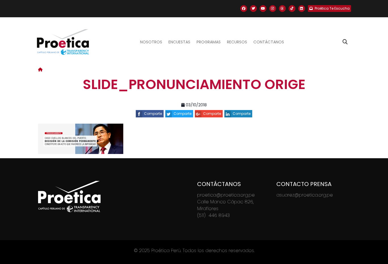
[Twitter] (253, 8)
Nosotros (151, 42)
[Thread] (282, 8)
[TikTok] (292, 8)
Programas (209, 42)
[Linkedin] (301, 8)
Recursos (237, 42)
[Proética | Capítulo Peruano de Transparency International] (63, 42)
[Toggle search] (345, 42)
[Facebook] (243, 8)
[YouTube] (263, 8)
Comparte (153, 113)
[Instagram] (272, 8)
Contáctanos (268, 42)
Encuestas (179, 42)
